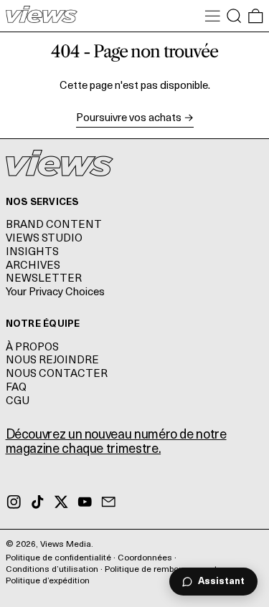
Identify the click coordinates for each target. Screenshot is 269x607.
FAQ (16, 388)
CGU (17, 401)
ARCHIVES (33, 266)
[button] (234, 15)
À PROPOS (32, 348)
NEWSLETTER (44, 279)
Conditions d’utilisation (52, 569)
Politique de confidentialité (58, 558)
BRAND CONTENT (54, 225)
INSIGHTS (32, 252)
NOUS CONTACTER (57, 374)
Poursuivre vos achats (128, 118)
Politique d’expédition (48, 581)
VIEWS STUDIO (44, 239)
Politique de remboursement (161, 569)
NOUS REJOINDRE (52, 360)
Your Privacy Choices (55, 292)
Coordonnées (145, 558)
